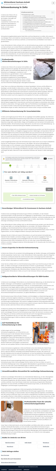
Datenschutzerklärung (15, 469)
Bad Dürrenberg (10, 442)
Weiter (49, 189)
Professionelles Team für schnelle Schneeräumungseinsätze (38, 26)
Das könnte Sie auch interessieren (34, 30)
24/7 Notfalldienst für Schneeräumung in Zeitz (34, 23)
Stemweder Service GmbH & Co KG (28, 466)
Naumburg (10, 446)
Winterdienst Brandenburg (8, 462)
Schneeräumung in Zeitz (28, 14)
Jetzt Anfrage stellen (29, 29)
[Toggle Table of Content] (52, 12)
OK (45, 158)
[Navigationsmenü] (53, 3)
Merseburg (46, 442)
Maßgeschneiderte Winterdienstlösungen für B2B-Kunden (37, 21)
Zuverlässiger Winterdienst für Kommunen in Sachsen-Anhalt (38, 18)
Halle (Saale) (28, 442)
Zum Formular (5, 455)
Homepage (4, 469)
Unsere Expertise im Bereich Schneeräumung (34, 20)
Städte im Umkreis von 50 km (31, 27)
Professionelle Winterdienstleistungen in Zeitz (34, 16)
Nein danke (50, 158)
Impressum (26, 469)
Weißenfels (46, 446)
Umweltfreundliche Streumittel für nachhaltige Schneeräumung (39, 24)
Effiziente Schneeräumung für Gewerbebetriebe (35, 17)
